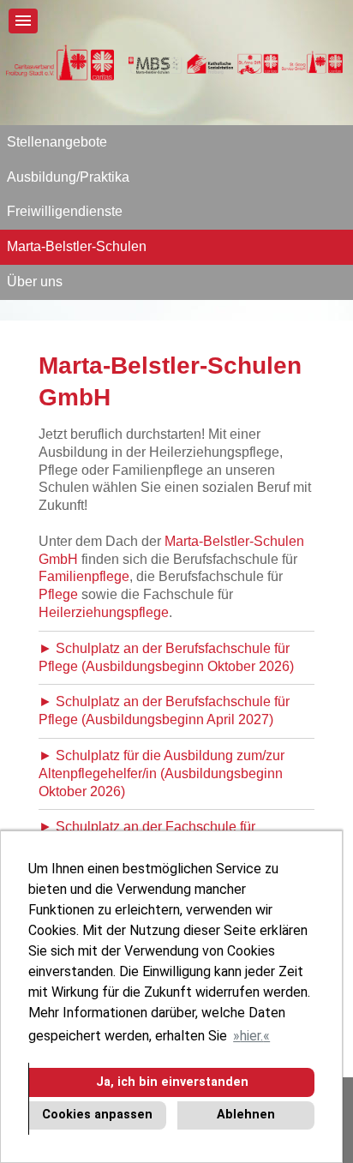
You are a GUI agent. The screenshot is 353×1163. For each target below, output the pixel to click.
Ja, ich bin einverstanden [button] (172, 1082)
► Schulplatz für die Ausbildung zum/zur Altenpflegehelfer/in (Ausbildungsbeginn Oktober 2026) (161, 773)
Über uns (35, 281)
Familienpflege (84, 576)
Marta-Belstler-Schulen (77, 246)
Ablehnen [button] (246, 1114)
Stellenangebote (57, 142)
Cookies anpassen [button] (97, 1114)
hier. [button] (251, 1036)
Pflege (58, 594)
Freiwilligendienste (65, 211)
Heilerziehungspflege (104, 612)
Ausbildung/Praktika (68, 177)
